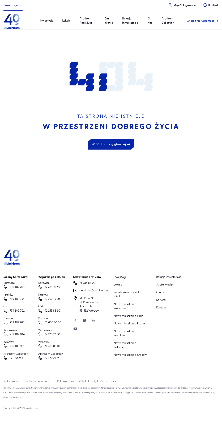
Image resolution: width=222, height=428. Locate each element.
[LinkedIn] (93, 320)
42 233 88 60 (52, 310)
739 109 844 (17, 334)
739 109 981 (17, 346)
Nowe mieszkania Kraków (130, 355)
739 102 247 (17, 299)
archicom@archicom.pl (93, 290)
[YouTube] (75, 329)
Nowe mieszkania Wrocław (125, 333)
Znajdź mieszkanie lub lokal (128, 294)
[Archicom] (12, 21)
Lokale (66, 20)
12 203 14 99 (52, 299)
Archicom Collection (168, 20)
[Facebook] (75, 320)
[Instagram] (84, 320)
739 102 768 (17, 287)
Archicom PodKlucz (86, 20)
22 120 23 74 (52, 358)
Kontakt (161, 307)
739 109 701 (17, 310)
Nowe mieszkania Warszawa (125, 306)
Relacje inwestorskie (130, 20)
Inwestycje (46, 20)
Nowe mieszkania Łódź (128, 316)
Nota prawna (11, 381)
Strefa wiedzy (164, 284)
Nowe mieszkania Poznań (130, 323)
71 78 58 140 (52, 346)
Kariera (161, 300)
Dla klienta (109, 20)
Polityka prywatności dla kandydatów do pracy (86, 381)
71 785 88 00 (87, 283)
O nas (150, 20)
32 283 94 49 (52, 287)
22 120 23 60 (52, 334)
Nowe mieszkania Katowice (125, 345)
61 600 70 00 (53, 322)
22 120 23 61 (17, 358)
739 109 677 (17, 322)
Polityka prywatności (39, 381)
